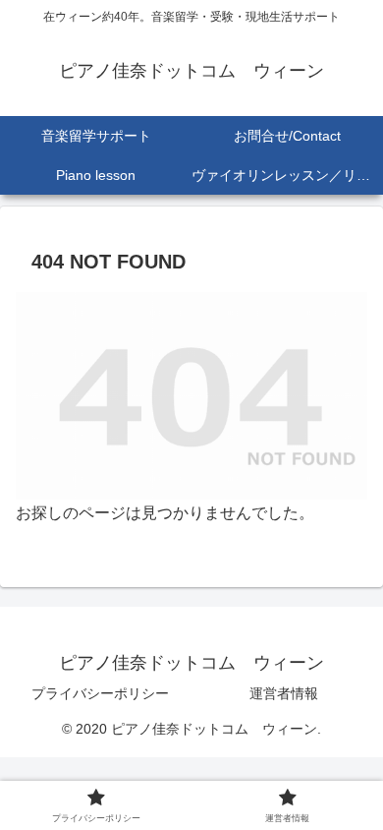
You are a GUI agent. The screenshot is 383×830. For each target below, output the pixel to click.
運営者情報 (283, 693)
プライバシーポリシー (100, 693)
